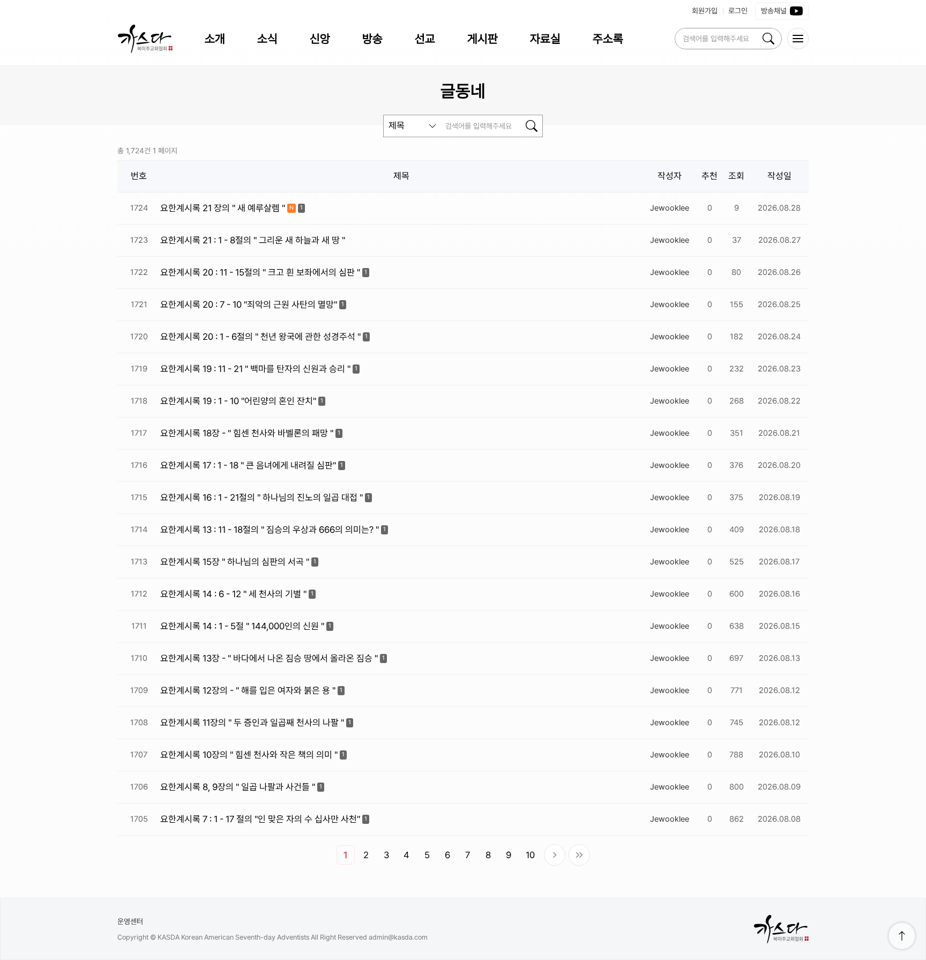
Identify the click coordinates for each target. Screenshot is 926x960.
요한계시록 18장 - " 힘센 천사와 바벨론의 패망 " (246, 433)
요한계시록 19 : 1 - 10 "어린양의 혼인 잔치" (238, 401)
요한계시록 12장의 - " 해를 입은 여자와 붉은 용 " (247, 690)
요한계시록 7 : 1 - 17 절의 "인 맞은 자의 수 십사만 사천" (260, 819)
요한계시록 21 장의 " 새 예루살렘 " (222, 208)
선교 (425, 39)
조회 (736, 175)
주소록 (608, 39)
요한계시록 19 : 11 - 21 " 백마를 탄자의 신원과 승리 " (255, 368)
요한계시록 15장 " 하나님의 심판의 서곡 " (234, 561)
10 (530, 855)
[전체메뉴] (798, 38)
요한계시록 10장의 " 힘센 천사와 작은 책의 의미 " (249, 754)
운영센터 (130, 921)
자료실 (545, 39)
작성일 (779, 175)
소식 (267, 39)
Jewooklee (669, 208)
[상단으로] (901, 935)
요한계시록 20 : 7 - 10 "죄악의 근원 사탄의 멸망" (248, 304)
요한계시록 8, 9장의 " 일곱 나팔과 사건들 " (237, 787)
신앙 (320, 39)
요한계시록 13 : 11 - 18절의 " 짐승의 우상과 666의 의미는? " (269, 529)
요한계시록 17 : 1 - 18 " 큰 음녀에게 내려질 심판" (248, 465)
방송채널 (774, 10)
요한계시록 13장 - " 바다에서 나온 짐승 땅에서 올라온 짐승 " (269, 658)
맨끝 (579, 855)
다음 (554, 855)
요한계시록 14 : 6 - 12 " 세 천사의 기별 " (233, 594)
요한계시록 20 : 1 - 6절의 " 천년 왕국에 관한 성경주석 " (260, 336)
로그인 (738, 10)
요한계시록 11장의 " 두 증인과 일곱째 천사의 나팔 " (252, 722)
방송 (372, 39)
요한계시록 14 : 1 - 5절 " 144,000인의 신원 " (242, 626)
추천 (709, 175)
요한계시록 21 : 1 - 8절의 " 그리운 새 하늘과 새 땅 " (252, 240)
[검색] (768, 38)
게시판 (482, 39)
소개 (215, 39)
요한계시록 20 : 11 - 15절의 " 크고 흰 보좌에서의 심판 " (260, 272)
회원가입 (705, 10)
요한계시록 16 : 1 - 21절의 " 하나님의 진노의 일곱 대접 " (261, 497)
